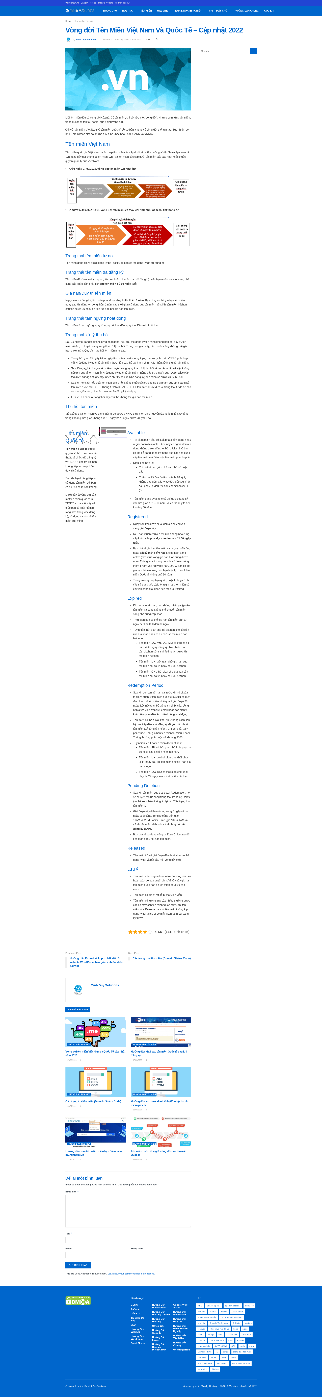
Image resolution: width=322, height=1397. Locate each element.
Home (68, 21)
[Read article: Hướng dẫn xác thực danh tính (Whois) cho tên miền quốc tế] (161, 1082)
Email (69, 1248)
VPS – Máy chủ (218, 10)
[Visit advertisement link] (128, 941)
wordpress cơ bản (241, 1363)
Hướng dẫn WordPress (137, 1337)
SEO (133, 1325)
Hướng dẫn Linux (158, 1338)
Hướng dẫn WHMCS (137, 1330)
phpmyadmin (204, 1346)
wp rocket (202, 1369)
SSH (233, 1346)
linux (235, 1329)
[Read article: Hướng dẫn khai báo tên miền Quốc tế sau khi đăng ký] (161, 1032)
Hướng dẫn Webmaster (179, 1313)
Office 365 (158, 1326)
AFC (200, 1306)
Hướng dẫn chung (247, 10)
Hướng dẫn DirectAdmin (159, 1306)
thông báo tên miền (242, 1352)
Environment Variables (232, 1317)
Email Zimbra (138, 1343)
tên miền (202, 1358)
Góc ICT (269, 10)
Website (162, 10)
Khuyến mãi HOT (123, 3)
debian (224, 1312)
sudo (242, 1346)
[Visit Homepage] (79, 11)
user (224, 1358)
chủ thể (201, 1312)
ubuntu (214, 1358)
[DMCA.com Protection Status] (78, 1300)
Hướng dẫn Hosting (158, 1320)
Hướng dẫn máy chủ (179, 1320)
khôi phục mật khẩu (219, 1329)
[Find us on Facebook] (256, 3)
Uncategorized (181, 1349)
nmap (200, 1335)
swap (251, 1346)
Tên (68, 1233)
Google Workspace (219, 1323)
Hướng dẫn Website (158, 1331)
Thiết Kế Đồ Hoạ (137, 1319)
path (230, 1340)
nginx (245, 1329)
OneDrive (246, 1335)
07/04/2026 (71, 1060)
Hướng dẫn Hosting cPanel (161, 1313)
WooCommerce (205, 1363)
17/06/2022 (137, 1060)
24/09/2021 (137, 1160)
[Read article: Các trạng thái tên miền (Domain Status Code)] (95, 1082)
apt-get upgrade (233, 1306)
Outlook (201, 1340)
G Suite (236, 1323)
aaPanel (135, 1309)
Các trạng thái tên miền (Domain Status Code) (93, 1101)
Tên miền (146, 10)
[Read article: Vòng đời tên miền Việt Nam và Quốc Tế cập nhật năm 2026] (95, 1032)
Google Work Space (180, 1306)
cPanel (213, 1312)
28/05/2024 (137, 1110)
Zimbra (215, 1369)
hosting (248, 1323)
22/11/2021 (71, 1160)
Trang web (137, 1248)
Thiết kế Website (105, 3)
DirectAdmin (237, 1312)
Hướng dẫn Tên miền (84, 21)
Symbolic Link (204, 1352)
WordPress (222, 1363)
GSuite (135, 1304)
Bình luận (72, 1191)
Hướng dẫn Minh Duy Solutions (91, 1386)
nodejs (211, 1335)
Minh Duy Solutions (86, 39)
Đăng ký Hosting (88, 3)
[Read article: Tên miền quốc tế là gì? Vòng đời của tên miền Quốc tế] (161, 1132)
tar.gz (226, 1352)
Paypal (240, 1340)
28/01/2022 (71, 1106)
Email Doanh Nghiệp (188, 10)
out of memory (217, 1340)
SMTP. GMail (220, 1346)
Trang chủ (110, 10)
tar (217, 1352)
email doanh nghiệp (207, 1317)
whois (233, 1358)
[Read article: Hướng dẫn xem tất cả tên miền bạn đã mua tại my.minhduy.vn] (95, 1132)
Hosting (127, 10)
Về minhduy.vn (72, 3)
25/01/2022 (108, 39)
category (249, 1306)
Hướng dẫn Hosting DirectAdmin (159, 1347)
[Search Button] (278, 11)
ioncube (201, 1329)
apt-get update (214, 1306)
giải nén (201, 1323)
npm (221, 1335)
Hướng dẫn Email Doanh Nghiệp (180, 1329)
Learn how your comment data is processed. (131, 1273)
